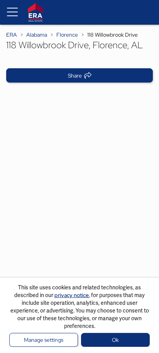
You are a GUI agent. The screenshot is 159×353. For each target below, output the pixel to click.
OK (115, 339)
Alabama (36, 34)
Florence (67, 34)
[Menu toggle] (12, 12)
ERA (11, 34)
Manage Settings (43, 339)
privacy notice (71, 295)
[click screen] (79, 189)
